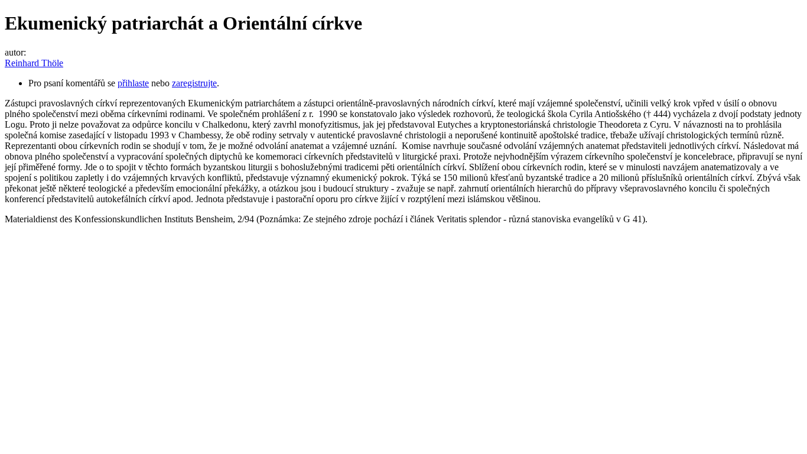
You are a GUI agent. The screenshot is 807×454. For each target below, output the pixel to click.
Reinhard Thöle (34, 63)
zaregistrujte (194, 83)
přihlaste (133, 83)
